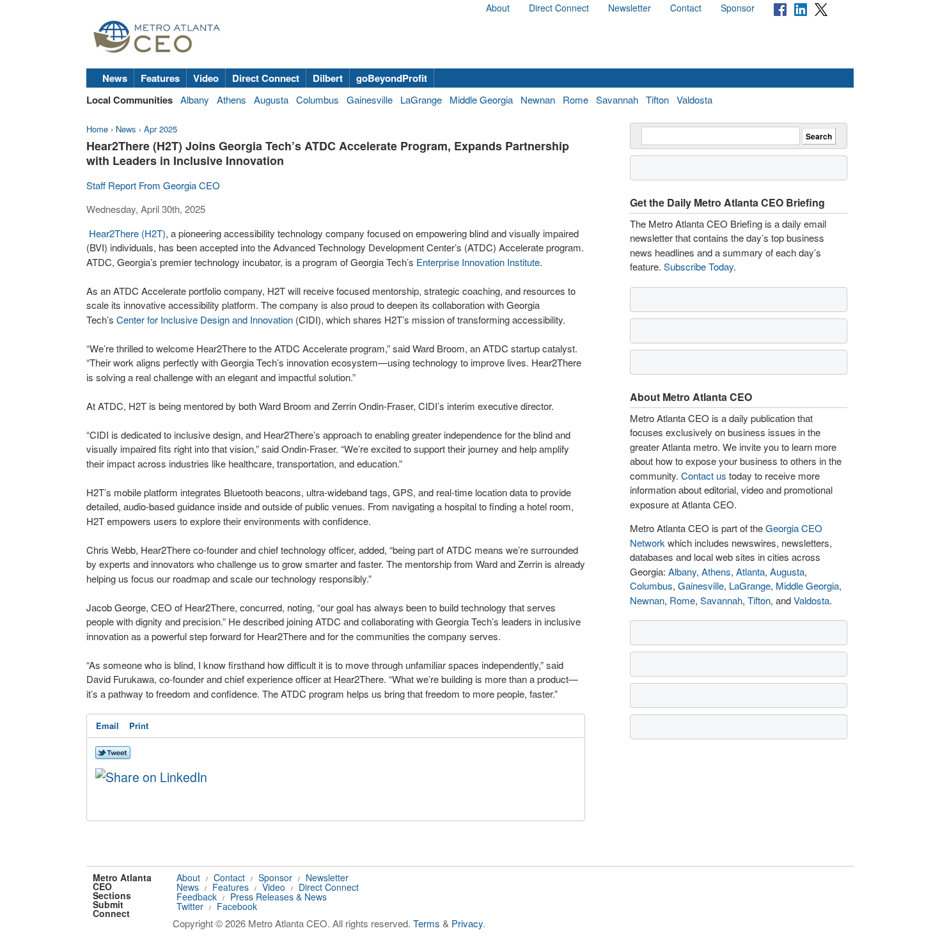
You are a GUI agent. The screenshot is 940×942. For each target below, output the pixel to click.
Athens (231, 99)
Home (97, 129)
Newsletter (629, 7)
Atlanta (750, 571)
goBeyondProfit (391, 78)
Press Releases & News (278, 896)
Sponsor (738, 7)
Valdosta (694, 99)
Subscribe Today (698, 266)
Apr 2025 (160, 129)
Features (160, 78)
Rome (575, 99)
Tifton (657, 99)
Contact (685, 7)
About (498, 7)
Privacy (467, 923)
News (114, 78)
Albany (194, 99)
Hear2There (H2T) (127, 233)
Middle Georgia (481, 99)
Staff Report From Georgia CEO (153, 185)
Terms (426, 923)
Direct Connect (559, 7)
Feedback (196, 896)
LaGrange (421, 99)
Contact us (703, 475)
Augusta (271, 99)
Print (138, 725)
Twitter (189, 906)
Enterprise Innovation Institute (478, 262)
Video (206, 78)
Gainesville (370, 99)
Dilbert (328, 78)
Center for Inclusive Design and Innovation (204, 319)
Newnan (538, 99)
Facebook (237, 906)
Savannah (617, 99)
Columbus (317, 99)
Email (107, 725)
